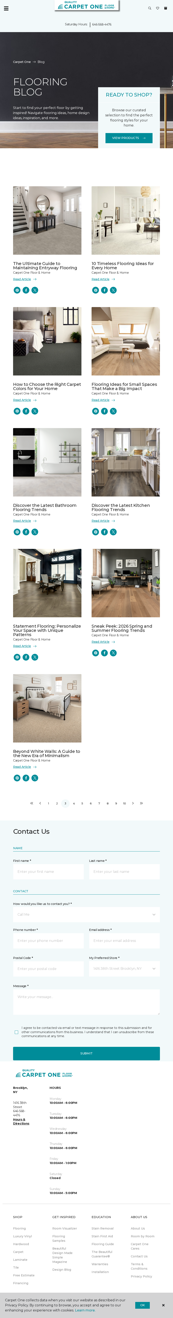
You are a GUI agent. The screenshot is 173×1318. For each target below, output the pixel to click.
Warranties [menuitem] (100, 1264)
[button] (150, 8)
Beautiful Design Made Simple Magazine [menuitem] (62, 1255)
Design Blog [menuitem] (61, 1270)
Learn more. (85, 1310)
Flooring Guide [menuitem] (103, 1244)
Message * (20, 986)
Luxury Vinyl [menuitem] (22, 1236)
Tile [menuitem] (16, 1267)
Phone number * (25, 929)
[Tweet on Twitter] (34, 290)
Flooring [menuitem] (19, 1228)
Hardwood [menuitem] (21, 1244)
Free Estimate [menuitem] (24, 1275)
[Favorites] (158, 8)
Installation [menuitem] (100, 1272)
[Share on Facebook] (26, 290)
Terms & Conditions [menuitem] (139, 1266)
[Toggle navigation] (6, 8)
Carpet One (22, 62)
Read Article (22, 279)
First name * (22, 860)
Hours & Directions (21, 1122)
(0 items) (165, 8)
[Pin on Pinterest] (17, 290)
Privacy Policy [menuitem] (141, 1276)
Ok (142, 1305)
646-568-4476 (101, 24)
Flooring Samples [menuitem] (58, 1238)
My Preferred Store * (104, 957)
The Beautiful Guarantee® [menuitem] (102, 1254)
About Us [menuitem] (138, 1228)
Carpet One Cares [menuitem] (140, 1246)
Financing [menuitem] (20, 1283)
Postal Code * (23, 957)
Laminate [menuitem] (20, 1260)
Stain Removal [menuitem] (103, 1228)
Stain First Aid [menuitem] (102, 1236)
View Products (125, 138)
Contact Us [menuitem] (139, 1256)
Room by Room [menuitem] (142, 1236)
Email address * (100, 929)
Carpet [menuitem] (18, 1252)
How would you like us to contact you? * (42, 903)
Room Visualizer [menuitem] (64, 1228)
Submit (86, 1053)
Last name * (98, 860)
